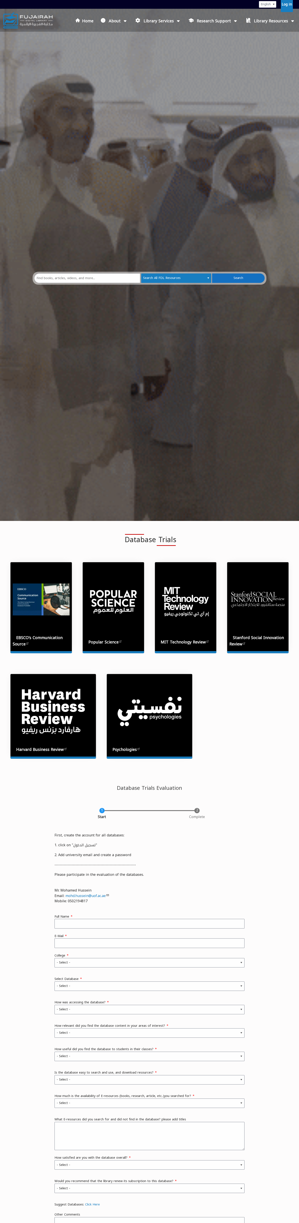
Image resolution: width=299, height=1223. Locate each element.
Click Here (92, 1204)
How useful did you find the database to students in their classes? (104, 1049)
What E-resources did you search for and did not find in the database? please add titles (120, 1119)
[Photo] (113, 601)
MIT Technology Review (183, 642)
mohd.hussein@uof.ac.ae (85, 895)
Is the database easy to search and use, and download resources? (104, 1072)
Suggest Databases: (77, 1204)
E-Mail (59, 936)
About (114, 20)
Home (87, 21)
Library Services (158, 20)
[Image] (185, 601)
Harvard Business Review (40, 749)
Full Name (62, 916)
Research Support (213, 20)
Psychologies (125, 749)
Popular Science (103, 642)
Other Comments (67, 1214)
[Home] (28, 20)
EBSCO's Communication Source (38, 641)
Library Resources (271, 20)
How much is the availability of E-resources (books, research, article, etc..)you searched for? (123, 1096)
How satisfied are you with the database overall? (91, 1157)
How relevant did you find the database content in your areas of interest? (110, 1025)
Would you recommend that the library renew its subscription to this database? (114, 1181)
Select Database (67, 979)
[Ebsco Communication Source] (41, 599)
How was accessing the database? (80, 1002)
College (60, 955)
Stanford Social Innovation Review (256, 641)
